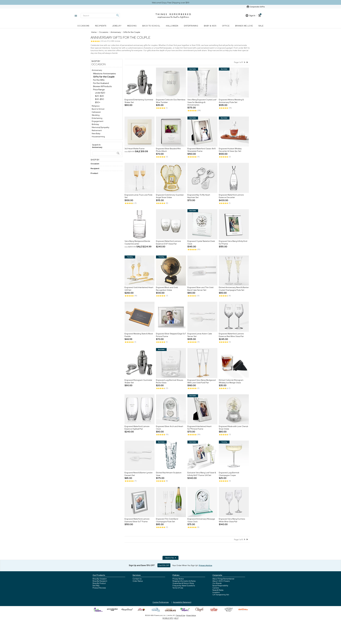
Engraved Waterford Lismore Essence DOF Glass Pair (168, 242)
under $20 (100, 92)
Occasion (98, 64)
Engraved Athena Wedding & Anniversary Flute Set (231, 100)
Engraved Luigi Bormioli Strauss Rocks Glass (169, 381)
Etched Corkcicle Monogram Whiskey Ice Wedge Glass (231, 381)
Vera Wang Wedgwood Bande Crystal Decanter (137, 242)
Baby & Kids (210, 26)
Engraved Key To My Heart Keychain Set (198, 196)
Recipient (95, 168)
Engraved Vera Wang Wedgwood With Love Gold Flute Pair (201, 381)
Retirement (97, 130)
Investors (216, 592)
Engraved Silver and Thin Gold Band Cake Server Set (200, 288)
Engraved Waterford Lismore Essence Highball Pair (137, 427)
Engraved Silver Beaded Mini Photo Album (168, 149)
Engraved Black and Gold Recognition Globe (167, 288)
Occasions (83, 26)
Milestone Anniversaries (104, 73)
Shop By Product (99, 583)
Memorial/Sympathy (100, 127)
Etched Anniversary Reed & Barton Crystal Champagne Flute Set (234, 288)
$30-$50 (99, 99)
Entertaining (191, 26)
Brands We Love (244, 26)
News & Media (217, 590)
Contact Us (137, 579)
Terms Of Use (177, 588)
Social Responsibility (220, 585)
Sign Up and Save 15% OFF (142, 565)
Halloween (172, 26)
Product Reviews (99, 588)
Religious (96, 106)
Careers (215, 588)
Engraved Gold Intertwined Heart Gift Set (139, 288)
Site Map (96, 585)
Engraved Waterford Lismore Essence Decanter (231, 196)
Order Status (138, 581)
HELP (176, 618)
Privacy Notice (178, 579)
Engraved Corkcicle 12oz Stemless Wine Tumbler (170, 100)
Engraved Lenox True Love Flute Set (138, 196)
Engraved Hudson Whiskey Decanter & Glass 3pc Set (230, 149)
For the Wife (99, 80)
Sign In (252, 15)
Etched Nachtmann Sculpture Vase (168, 473)
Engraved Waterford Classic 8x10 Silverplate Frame (201, 149)
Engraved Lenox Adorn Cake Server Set (199, 335)
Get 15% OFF (163, 565)
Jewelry (116, 26)
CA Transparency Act (220, 595)
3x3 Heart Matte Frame (135, 148)
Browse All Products (102, 86)
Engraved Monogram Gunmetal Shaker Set (138, 381)
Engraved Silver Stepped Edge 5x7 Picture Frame (171, 335)
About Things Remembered (223, 579)
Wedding (132, 26)
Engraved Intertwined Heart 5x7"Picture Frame (199, 427)
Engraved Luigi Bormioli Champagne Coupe (229, 473)
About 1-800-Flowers (221, 581)
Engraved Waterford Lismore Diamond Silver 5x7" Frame (137, 520)
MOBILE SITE (168, 618)
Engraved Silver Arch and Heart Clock (169, 427)
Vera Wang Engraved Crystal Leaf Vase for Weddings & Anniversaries (201, 102)
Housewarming (98, 136)
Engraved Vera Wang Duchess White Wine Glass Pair (232, 520)
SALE (261, 26)
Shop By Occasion (100, 579)
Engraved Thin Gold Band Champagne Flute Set (167, 520)
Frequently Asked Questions (183, 585)
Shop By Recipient (100, 581)
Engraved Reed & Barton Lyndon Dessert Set (139, 473)
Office (226, 26)
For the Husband (101, 83)
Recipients (100, 26)
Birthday (95, 124)
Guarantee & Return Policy (183, 583)
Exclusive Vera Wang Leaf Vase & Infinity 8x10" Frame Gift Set (201, 473)
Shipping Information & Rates (184, 581)
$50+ (97, 102)
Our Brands (217, 583)
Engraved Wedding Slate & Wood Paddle (139, 335)
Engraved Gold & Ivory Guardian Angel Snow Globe (170, 196)
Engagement (97, 121)
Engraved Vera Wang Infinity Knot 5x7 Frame (233, 242)
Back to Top (169, 558)
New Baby (96, 133)
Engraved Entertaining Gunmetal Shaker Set (139, 100)
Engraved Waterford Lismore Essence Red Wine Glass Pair (231, 335)
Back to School (151, 26)
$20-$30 (99, 96)
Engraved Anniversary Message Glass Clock (201, 520)
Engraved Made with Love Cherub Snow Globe (233, 427)
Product (94, 173)
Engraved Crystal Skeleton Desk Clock (201, 242)
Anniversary (97, 70)
